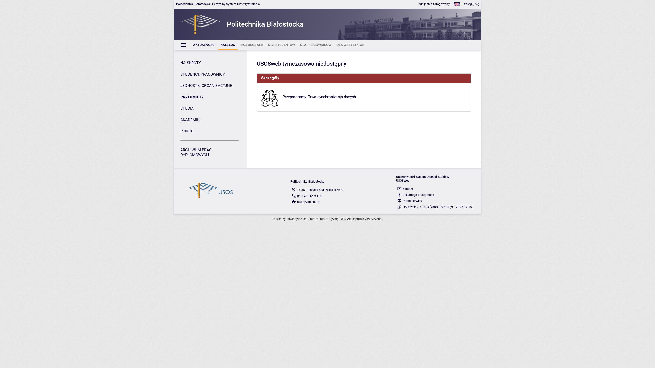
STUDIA (187, 108)
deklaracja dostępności (419, 195)
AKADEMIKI (190, 120)
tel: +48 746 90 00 (309, 196)
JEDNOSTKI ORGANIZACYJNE (206, 85)
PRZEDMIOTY (192, 97)
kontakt (408, 189)
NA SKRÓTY (190, 63)
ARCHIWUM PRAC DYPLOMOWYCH (196, 152)
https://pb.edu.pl (308, 202)
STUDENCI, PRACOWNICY (202, 74)
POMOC (187, 131)
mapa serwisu (412, 201)
